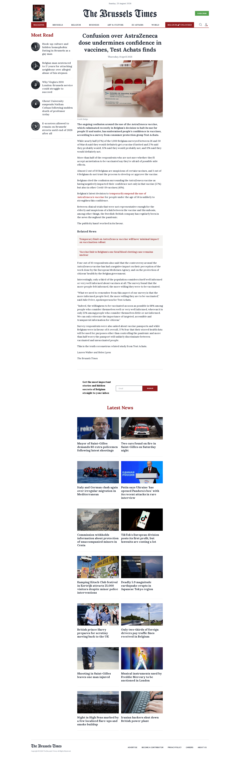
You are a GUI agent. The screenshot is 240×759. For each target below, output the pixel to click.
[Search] (200, 25)
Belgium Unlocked (180, 25)
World (155, 25)
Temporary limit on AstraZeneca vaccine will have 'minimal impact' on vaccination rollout (119, 241)
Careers (189, 747)
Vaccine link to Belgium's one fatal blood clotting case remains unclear (116, 253)
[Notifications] (206, 25)
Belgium (76, 25)
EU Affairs (137, 25)
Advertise (132, 747)
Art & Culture (115, 25)
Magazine (38, 25)
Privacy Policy (174, 747)
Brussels (57, 25)
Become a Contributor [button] (152, 747)
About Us (202, 747)
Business (94, 25)
